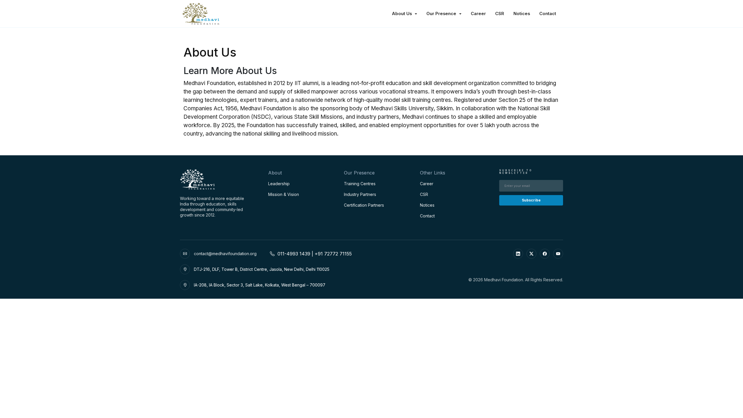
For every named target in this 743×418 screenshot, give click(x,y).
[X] (531, 254)
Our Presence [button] (441, 13)
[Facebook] (545, 254)
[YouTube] (558, 254)
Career (478, 13)
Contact (547, 13)
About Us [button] (402, 13)
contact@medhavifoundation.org (225, 253)
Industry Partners (360, 194)
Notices (521, 13)
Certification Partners (364, 205)
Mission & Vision (283, 194)
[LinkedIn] (518, 254)
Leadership (279, 183)
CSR (499, 13)
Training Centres (360, 183)
